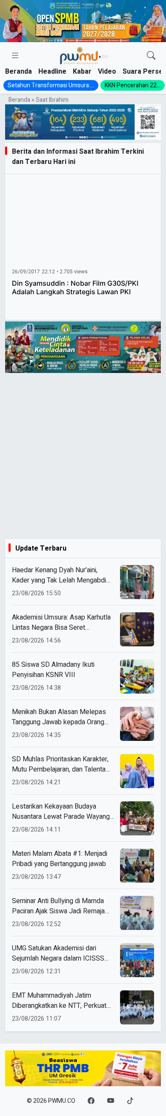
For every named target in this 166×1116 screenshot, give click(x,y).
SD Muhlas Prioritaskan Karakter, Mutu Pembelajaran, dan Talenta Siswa (60, 764)
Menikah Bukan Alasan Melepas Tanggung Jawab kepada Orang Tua (59, 717)
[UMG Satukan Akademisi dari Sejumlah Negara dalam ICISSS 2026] (137, 960)
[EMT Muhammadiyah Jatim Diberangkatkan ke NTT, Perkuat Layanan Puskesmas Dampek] (137, 1007)
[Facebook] (91, 1101)
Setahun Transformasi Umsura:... (51, 85)
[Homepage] (83, 56)
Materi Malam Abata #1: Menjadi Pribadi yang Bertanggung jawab (59, 859)
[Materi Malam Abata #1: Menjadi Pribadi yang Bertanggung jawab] (137, 866)
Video (107, 71)
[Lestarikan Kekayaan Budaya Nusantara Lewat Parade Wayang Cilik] (137, 818)
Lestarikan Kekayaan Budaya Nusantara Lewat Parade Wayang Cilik (61, 811)
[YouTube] (111, 1101)
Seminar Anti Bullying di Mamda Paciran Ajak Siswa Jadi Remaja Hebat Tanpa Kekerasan (58, 906)
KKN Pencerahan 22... (132, 85)
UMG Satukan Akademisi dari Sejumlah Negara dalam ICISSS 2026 (58, 953)
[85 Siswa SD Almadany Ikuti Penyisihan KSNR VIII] (137, 677)
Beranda (18, 71)
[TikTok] (130, 1101)
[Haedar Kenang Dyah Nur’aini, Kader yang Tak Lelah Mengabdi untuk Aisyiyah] (137, 582)
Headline (52, 71)
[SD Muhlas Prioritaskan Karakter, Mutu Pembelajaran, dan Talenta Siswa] (137, 771)
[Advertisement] (83, 456)
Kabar (82, 71)
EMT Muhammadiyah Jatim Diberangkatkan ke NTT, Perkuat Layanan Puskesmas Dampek (59, 1000)
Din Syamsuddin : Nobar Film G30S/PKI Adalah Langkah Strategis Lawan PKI (75, 287)
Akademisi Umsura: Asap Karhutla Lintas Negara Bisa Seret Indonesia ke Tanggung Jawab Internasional (61, 622)
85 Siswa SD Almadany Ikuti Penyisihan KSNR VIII (53, 670)
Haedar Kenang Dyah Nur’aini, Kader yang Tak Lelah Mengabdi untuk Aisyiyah (59, 575)
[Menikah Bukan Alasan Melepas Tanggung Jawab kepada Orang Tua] (137, 724)
